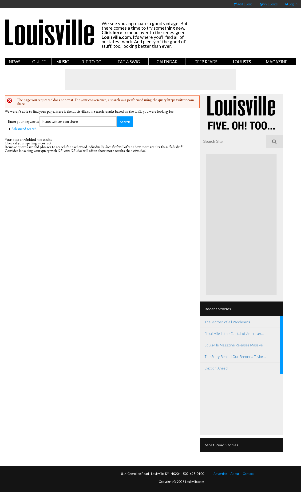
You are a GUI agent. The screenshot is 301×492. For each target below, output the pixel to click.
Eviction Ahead (216, 368)
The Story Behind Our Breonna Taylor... (235, 356)
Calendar (167, 61)
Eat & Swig (129, 61)
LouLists (242, 61)
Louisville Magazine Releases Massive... (235, 345)
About (234, 474)
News (14, 61)
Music (62, 61)
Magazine (276, 61)
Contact (248, 474)
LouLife (38, 61)
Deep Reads (205, 61)
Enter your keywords (24, 121)
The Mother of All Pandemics (227, 322)
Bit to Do (92, 61)
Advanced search (23, 128)
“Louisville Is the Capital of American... (234, 333)
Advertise (220, 474)
